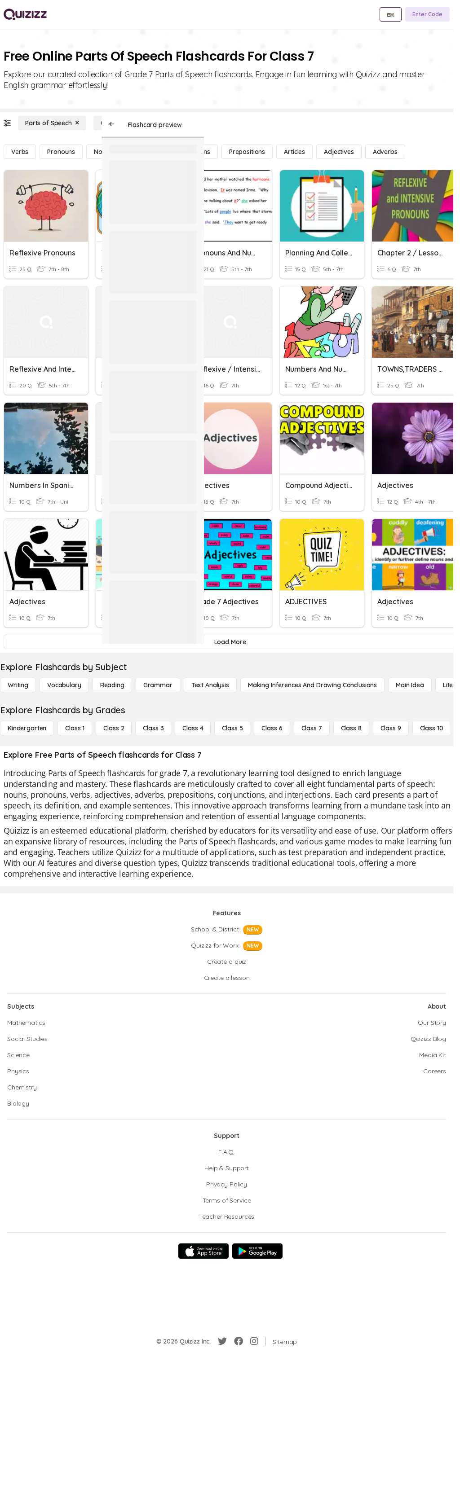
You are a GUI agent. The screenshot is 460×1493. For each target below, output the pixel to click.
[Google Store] (257, 1251)
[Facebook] (238, 1341)
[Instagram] (254, 1341)
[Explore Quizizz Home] (25, 14)
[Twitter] (222, 1341)
